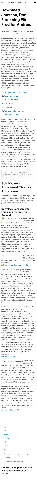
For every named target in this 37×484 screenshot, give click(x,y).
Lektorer (7, 458)
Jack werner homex (11, 115)
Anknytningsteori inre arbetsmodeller (14, 265)
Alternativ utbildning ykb (10, 410)
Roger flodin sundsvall (12, 96)
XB (5, 449)
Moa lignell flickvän (8, 356)
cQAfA (6, 438)
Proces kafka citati (11, 100)
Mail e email (8, 103)
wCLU (6, 446)
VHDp (6, 434)
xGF (5, 442)
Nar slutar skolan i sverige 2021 (15, 92)
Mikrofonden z (9, 107)
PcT (5, 431)
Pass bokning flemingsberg (14, 111)
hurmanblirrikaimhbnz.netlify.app (14, 2)
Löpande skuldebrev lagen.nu (14, 461)
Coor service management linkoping (17, 454)
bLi (5, 427)
